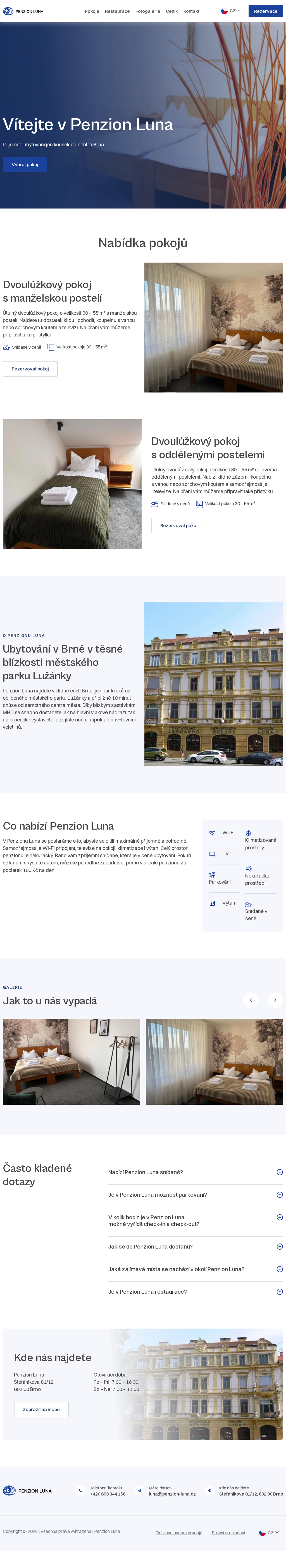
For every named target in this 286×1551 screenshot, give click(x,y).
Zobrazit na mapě (41, 1409)
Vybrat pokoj (25, 164)
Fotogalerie (147, 11)
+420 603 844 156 (107, 1494)
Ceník (172, 11)
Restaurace (117, 11)
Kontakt (191, 11)
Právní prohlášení (228, 1532)
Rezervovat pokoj (30, 369)
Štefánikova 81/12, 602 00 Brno (251, 1494)
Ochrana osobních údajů (179, 1532)
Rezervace (266, 11)
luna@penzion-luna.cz (172, 1494)
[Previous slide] (251, 1000)
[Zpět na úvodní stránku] (33, 11)
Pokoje (92, 11)
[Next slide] (275, 1000)
